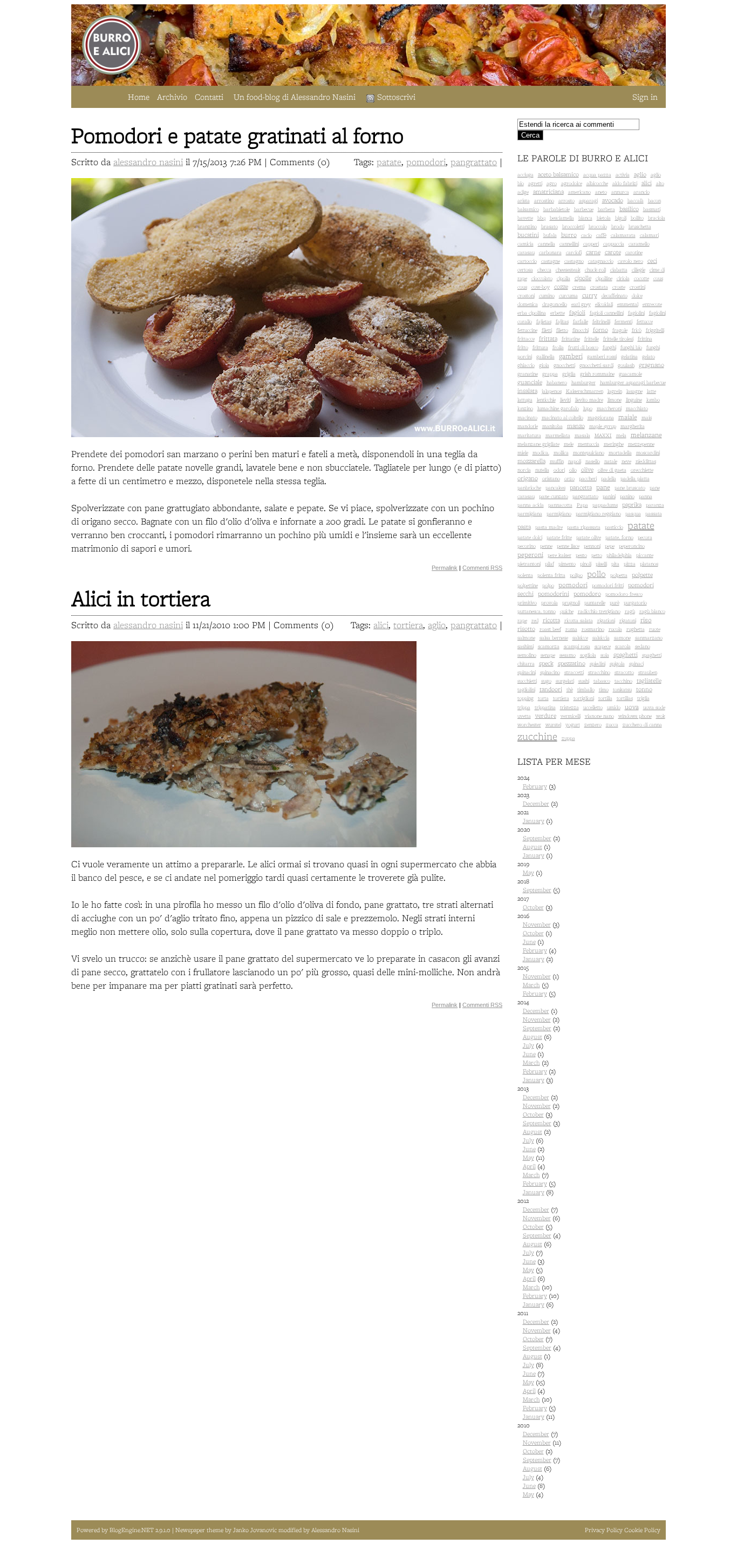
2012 (539, 1252)
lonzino (525, 408)
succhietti (527, 680)
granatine (527, 373)
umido (613, 707)
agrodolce (571, 183)
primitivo (527, 602)
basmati (651, 209)
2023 (537, 799)
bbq (541, 217)
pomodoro (587, 593)
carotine (634, 252)
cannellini (569, 243)
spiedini (597, 663)
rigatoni (627, 620)
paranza (655, 504)
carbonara (550, 252)
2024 (536, 782)
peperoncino (632, 545)
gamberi (571, 356)
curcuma (568, 295)
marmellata (557, 435)
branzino (527, 226)
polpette (642, 574)
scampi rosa (577, 646)
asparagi (588, 200)
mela (621, 435)
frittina (645, 338)
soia (604, 654)
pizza (630, 563)
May (528, 872)
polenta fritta (551, 575)
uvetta (524, 715)
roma (571, 628)
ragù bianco (652, 611)
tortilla (605, 698)
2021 (534, 816)
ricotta (551, 620)
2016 (538, 937)
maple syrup (602, 426)
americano (579, 191)
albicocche (597, 183)
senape (548, 654)
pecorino (526, 545)
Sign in (645, 97)
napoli (574, 461)
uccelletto (593, 707)
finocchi (580, 330)
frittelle (591, 338)
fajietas (543, 321)
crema (579, 286)
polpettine (527, 585)
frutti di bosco (583, 347)
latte (651, 390)
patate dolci (529, 537)
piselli (601, 563)
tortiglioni (584, 698)
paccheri (588, 478)
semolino (526, 654)
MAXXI (603, 435)
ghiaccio (526, 365)
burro (569, 234)
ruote (654, 628)
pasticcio (614, 526)
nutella (542, 469)
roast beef (550, 628)
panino (627, 496)
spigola (617, 663)
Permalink (445, 567)
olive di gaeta (612, 469)
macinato (527, 417)
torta (543, 698)
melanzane (646, 434)
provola (549, 602)
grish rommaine (597, 373)
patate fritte (559, 537)
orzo (569, 478)
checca (544, 269)
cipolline (604, 278)
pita (615, 563)
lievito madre (589, 399)
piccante (644, 555)
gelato (648, 356)
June (529, 941)
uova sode (654, 707)
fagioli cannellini (607, 312)
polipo (576, 575)
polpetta (618, 575)
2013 (538, 1140)
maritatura (529, 435)
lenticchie (546, 399)
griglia (569, 373)
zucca (612, 724)
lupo (587, 408)
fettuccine (527, 330)
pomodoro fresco (624, 593)
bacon (654, 200)
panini (609, 496)
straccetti (574, 672)
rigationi (606, 620)
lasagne (634, 390)
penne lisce (568, 545)
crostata (599, 286)
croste (618, 286)
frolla (558, 347)
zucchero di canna (642, 724)
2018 (538, 885)
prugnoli (571, 602)
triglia (643, 698)
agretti (535, 183)
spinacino (550, 672)
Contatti (209, 97)
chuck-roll (595, 269)
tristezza (569, 707)
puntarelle (594, 602)
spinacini (526, 672)
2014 (538, 1041)
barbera (606, 209)
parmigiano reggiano (598, 513)
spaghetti (625, 654)
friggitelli (655, 330)
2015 (538, 980)
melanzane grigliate (538, 443)
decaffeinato (614, 295)
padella (608, 478)
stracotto (624, 672)
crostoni (526, 295)
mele (569, 443)
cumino (547, 295)
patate (389, 161)
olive (587, 469)
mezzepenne (641, 443)
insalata (527, 390)
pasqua (633, 513)
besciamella (562, 217)
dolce (637, 295)
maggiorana (601, 417)
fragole (619, 330)
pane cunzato (553, 496)
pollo (596, 574)
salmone (526, 637)
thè (570, 689)
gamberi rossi (602, 356)
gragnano (651, 365)
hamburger (583, 382)
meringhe (614, 443)
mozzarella (531, 461)
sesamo (567, 654)
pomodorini (553, 593)
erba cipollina (531, 312)
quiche (567, 611)
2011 (539, 1365)
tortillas (625, 698)
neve (626, 461)
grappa (550, 373)
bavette (525, 217)
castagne (550, 260)
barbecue (583, 209)
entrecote (652, 304)
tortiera (408, 624)
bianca (585, 217)
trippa (523, 707)
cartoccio (527, 260)
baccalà (635, 200)
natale (610, 461)
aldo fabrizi (624, 183)
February (535, 786)
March (531, 985)
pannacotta (560, 504)
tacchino (623, 680)
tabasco (601, 680)
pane (603, 487)
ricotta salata (578, 620)
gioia (544, 365)
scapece (603, 646)
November (537, 924)
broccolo (598, 226)
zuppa (568, 738)
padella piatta (635, 478)
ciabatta (618, 269)
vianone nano (599, 715)
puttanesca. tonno (536, 611)
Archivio (172, 97)
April (529, 1166)
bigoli (620, 217)
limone (615, 399)
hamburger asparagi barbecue (633, 382)
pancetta (581, 487)
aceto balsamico (558, 174)
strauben (647, 672)
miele (522, 452)
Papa (582, 504)
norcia (524, 469)
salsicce (580, 637)
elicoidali (604, 304)
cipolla (563, 278)
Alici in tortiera (140, 598)
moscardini (648, 452)
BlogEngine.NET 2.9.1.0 (141, 1530)
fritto (522, 347)
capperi (591, 243)
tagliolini (526, 689)
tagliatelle (649, 680)
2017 (534, 903)
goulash (626, 365)
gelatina (629, 356)
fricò (637, 330)
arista (523, 200)
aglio (437, 624)
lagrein (615, 390)
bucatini (528, 234)
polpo (548, 585)
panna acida (530, 504)
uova (632, 706)
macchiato (637, 408)
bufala (550, 235)
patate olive (588, 537)
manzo (576, 425)
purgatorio (635, 602)
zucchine (537, 736)
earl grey (581, 304)
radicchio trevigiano (599, 611)
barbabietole (556, 209)
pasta (524, 526)
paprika (632, 504)
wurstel (553, 724)
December (536, 803)
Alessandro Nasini (335, 1530)
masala (582, 435)
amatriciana (548, 191)
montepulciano (588, 452)
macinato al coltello (562, 417)
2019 (529, 868)
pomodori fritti (608, 585)
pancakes (555, 487)
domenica (527, 304)
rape (522, 620)
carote (613, 252)
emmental (627, 304)
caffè (601, 235)
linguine (634, 399)
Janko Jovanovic (255, 1530)
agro (552, 183)
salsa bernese (554, 637)
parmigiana (529, 513)
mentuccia (588, 443)
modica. (541, 452)
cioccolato (541, 278)
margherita (632, 426)
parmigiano (559, 513)
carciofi (574, 252)
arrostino (544, 200)
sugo (546, 680)
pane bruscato (630, 487)
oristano (551, 478)
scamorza (548, 646)
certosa (525, 269)
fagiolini (636, 312)
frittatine (571, 338)
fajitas (562, 321)
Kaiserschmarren (584, 390)
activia (623, 174)
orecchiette (642, 469)
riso (646, 619)
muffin (557, 461)
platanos (649, 563)
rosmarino (593, 628)
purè (614, 602)
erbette (557, 312)
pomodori (426, 161)
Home (138, 97)
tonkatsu (622, 689)
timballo (586, 689)
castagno (574, 260)
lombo (653, 399)
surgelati (565, 680)
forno (600, 329)
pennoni (592, 545)
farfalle (580, 321)
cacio (586, 235)
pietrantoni (529, 563)
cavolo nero (630, 260)
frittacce (526, 338)
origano (527, 478)
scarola (623, 646)
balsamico (528, 209)
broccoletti (573, 226)
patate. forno (619, 537)
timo (604, 689)
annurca (620, 191)
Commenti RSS (482, 567)
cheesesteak (568, 269)
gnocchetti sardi (596, 365)
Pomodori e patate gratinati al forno (237, 135)
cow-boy (540, 286)
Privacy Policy (604, 1530)
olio (573, 469)
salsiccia (601, 637)
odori (559, 469)
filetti (547, 330)
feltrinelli (601, 321)
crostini (637, 286)
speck (546, 663)
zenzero (593, 724)
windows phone (635, 715)
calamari (649, 235)
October (533, 907)
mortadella (620, 452)
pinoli (585, 563)
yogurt (572, 724)
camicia (525, 243)
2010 (539, 1460)
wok (660, 715)
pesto (581, 555)
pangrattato (474, 161)
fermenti (623, 321)
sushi (583, 680)
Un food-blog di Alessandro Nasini (295, 97)
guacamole (630, 373)
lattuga (525, 399)
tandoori (551, 689)
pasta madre (549, 526)
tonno (644, 689)
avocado (612, 200)
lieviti (565, 399)
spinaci (636, 663)
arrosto (566, 200)
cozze (561, 286)
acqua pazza (597, 174)
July (528, 1045)
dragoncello (554, 304)
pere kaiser (559, 555)
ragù (630, 611)
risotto (526, 628)
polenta (525, 575)
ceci (652, 260)
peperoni (530, 554)
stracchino (599, 672)
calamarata (623, 235)
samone (622, 637)
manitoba (552, 426)
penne (546, 545)
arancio (641, 191)
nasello (592, 461)
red (534, 620)
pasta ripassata (583, 526)
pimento (567, 563)
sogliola (588, 654)
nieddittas (646, 461)
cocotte (641, 278)
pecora (645, 537)
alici (380, 624)
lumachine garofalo (558, 408)
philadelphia (619, 555)
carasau (526, 252)
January (533, 821)
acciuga (525, 174)
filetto (562, 330)
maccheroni (609, 408)
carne (593, 252)
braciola (656, 217)
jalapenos (552, 390)
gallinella (545, 356)
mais (647, 417)
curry (589, 295)
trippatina (545, 707)
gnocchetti (564, 365)
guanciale (529, 382)
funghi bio (631, 347)
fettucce (645, 321)
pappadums (605, 504)
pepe (610, 545)
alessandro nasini (148, 161)
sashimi (525, 646)
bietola (604, 217)
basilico (629, 209)
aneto (601, 191)
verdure (545, 715)
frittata (548, 338)
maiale (627, 416)
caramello (639, 243)
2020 (538, 842)
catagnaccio (600, 260)
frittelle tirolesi (618, 338)
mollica (561, 452)
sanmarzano (649, 637)
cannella (546, 243)
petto (596, 555)
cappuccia (613, 243)
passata (653, 513)
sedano (642, 646)
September (537, 838)
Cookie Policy (642, 1530)
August (532, 846)
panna (645, 496)
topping (525, 698)
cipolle (583, 278)
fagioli (577, 312)
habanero (557, 382)
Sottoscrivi (396, 97)
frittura (540, 347)
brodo (617, 226)
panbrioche (529, 487)
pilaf (549, 563)
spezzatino (571, 663)
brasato (549, 226)
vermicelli (571, 715)
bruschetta (640, 226)
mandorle (527, 426)
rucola (615, 628)
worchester (529, 724)
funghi (609, 347)
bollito (637, 217)
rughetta (635, 628)
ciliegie (638, 269)
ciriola (623, 278)
